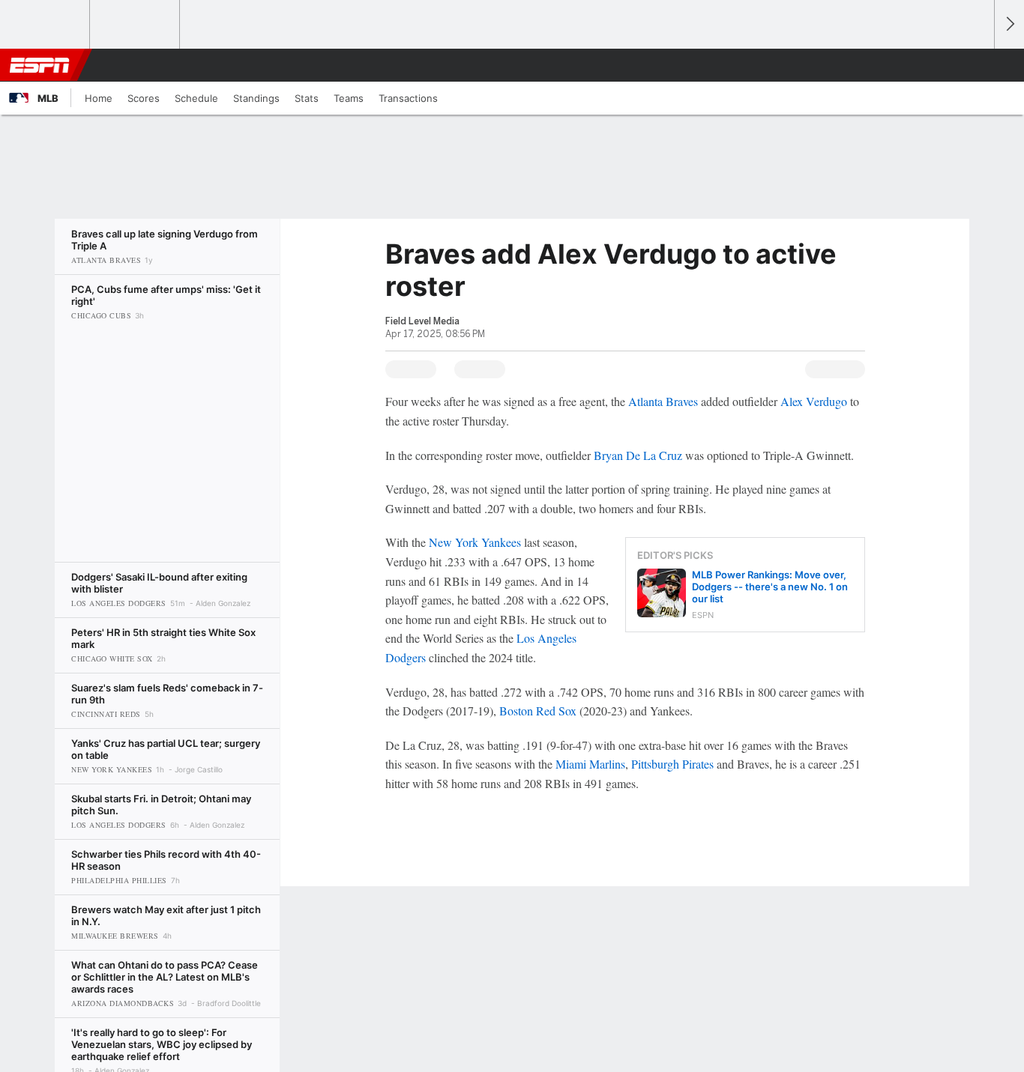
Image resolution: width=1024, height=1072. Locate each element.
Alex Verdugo (813, 401)
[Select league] (45, 24)
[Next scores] (1009, 24)
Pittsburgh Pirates (672, 764)
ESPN (40, 65)
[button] (976, 65)
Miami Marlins (590, 764)
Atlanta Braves (663, 401)
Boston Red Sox (537, 710)
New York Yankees (475, 542)
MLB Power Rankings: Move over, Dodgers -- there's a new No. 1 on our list (770, 587)
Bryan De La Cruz (638, 455)
